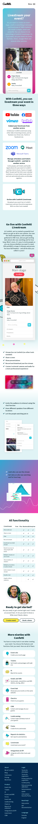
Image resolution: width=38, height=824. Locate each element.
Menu (30, 4)
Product (7, 785)
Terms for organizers (25, 775)
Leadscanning (9, 802)
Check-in (7, 804)
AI (5, 792)
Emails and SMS (9, 794)
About (7, 767)
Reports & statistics (8, 807)
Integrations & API (10, 811)
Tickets (7, 790)
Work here (8, 780)
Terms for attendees (25, 771)
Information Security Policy (26, 795)
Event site (8, 787)
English (24, 818)
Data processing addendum (27, 786)
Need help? (25, 801)
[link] (7, 4)
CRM (6, 815)
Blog (6, 773)
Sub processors (26, 789)
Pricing (7, 777)
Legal (23, 767)
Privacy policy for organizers (27, 779)
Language (25, 813)
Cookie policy (26, 783)
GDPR (23, 792)
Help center (25, 803)
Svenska (24, 815)
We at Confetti (9, 770)
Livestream (8, 813)
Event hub (8, 799)
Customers (8, 775)
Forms (7, 797)
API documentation (26, 806)
